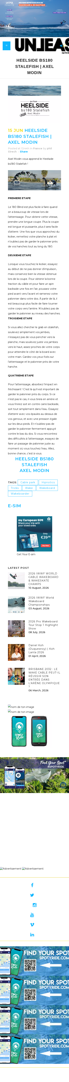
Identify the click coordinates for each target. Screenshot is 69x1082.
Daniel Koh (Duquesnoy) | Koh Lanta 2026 (41, 649)
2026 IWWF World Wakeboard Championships (41, 601)
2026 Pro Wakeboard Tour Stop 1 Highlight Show (43, 625)
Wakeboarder (20, 493)
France (37, 148)
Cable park (28, 482)
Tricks (15, 488)
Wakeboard (47, 488)
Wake (29, 488)
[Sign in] (61, 46)
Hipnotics (48, 482)
